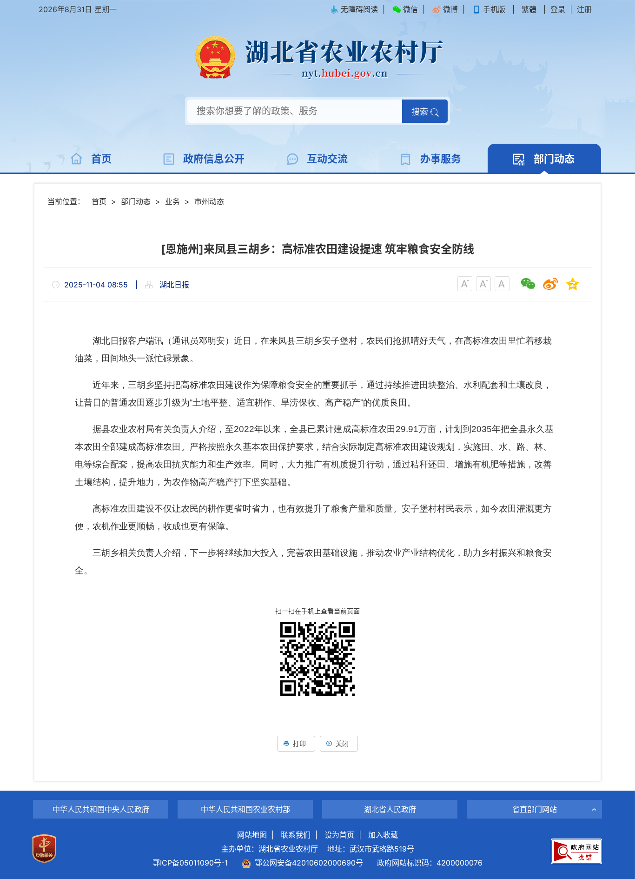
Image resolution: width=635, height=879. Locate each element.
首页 (99, 201)
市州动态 (209, 201)
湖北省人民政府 (390, 809)
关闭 (342, 743)
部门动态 (136, 201)
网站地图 (252, 834)
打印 (299, 743)
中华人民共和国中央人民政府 (101, 809)
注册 (584, 9)
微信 (410, 9)
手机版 (494, 9)
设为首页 (339, 834)
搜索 (420, 112)
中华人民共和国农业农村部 (245, 809)
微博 (450, 9)
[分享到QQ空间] (572, 283)
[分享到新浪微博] (550, 283)
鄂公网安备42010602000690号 (307, 862)
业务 (172, 201)
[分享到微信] (528, 283)
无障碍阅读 (359, 9)
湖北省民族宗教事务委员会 (535, 793)
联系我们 (296, 834)
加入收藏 (383, 834)
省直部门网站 (534, 809)
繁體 (529, 9)
